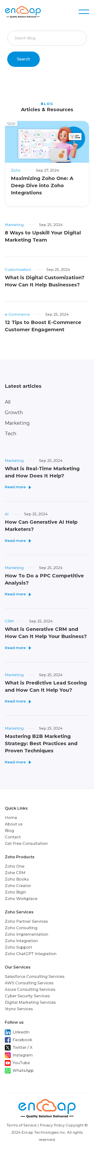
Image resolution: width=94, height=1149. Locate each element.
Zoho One (14, 866)
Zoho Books (17, 879)
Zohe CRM (15, 872)
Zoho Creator (18, 885)
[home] (26, 12)
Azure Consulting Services (30, 989)
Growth (14, 412)
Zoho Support (18, 947)
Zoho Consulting (21, 928)
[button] (84, 12)
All (8, 402)
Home (11, 817)
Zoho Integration (21, 941)
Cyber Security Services (27, 996)
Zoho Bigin (15, 892)
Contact (13, 837)
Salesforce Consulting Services (35, 976)
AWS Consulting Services (29, 983)
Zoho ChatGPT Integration (30, 954)
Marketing (17, 423)
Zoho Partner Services (26, 921)
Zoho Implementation (26, 934)
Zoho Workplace (21, 898)
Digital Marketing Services (30, 1002)
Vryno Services (19, 1009)
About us (14, 824)
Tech (10, 433)
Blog (9, 830)
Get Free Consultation (26, 843)
